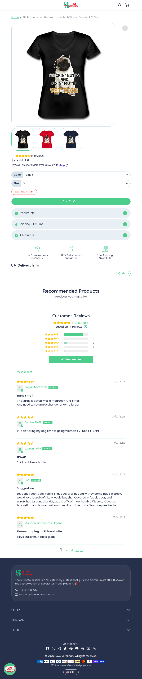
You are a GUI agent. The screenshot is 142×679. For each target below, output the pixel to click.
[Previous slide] (12, 305)
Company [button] (17, 620)
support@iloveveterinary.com (37, 594)
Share (125, 273)
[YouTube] (77, 648)
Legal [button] (15, 630)
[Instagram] (59, 648)
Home (15, 17)
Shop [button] (15, 610)
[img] (25, 382)
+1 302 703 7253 (28, 590)
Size (16, 183)
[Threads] (83, 648)
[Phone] (94, 648)
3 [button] (72, 550)
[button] (18, 5)
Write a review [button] (71, 359)
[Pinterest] (71, 648)
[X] (53, 648)
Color (17, 175)
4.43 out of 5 (80, 323)
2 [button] (66, 550)
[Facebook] (47, 648)
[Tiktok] (65, 648)
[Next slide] (129, 305)
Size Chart (27, 191)
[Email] (89, 648)
